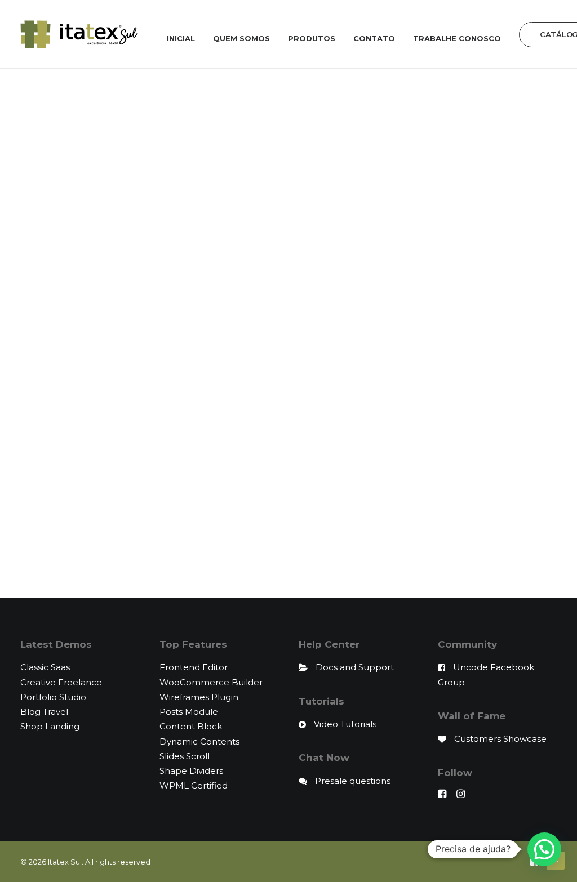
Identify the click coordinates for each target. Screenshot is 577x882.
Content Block (190, 726)
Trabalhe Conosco (457, 38)
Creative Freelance (61, 682)
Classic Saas (45, 667)
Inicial (181, 38)
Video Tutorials (345, 724)
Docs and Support (355, 667)
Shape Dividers (191, 770)
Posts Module (188, 711)
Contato (374, 38)
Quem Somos (241, 38)
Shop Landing (49, 726)
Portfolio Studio (53, 697)
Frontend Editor (193, 667)
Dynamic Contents (199, 741)
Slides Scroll (184, 756)
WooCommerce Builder (211, 682)
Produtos (311, 38)
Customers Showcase (500, 738)
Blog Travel (44, 711)
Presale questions (352, 781)
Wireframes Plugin (198, 697)
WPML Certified (193, 785)
